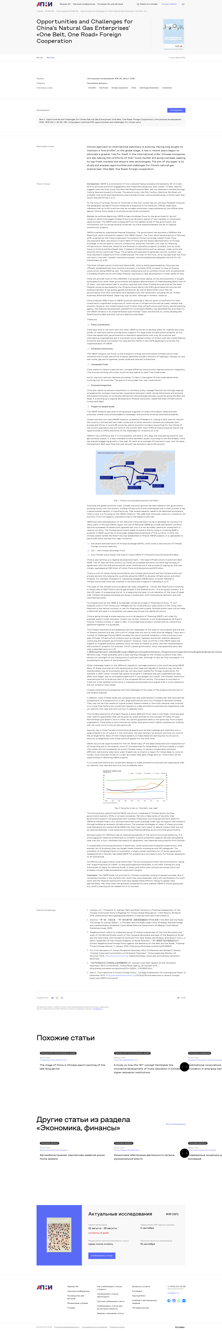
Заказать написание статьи (110, 1313)
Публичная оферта (117, 1327)
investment (167, 88)
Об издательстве (140, 1308)
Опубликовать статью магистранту (107, 1295)
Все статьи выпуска (175, 1124)
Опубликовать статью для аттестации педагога (109, 1307)
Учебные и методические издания (144, 1302)
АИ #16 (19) (49, 11)
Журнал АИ (65, 4)
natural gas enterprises (149, 88)
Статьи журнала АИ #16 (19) (67, 11)
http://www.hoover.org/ (116, 956)
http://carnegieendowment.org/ (121, 975)
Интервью (137, 1291)
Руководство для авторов (110, 4)
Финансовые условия (77, 1303)
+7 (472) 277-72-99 (176, 1286)
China (134, 88)
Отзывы (71, 1308)
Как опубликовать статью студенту (109, 1288)
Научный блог (138, 1296)
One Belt (92, 88)
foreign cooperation (120, 88)
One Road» (103, 88)
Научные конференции (84, 4)
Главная (40, 11)
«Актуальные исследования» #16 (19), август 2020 (111, 79)
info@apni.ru (98, 1009)
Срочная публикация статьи (110, 1301)
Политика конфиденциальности (66, 1327)
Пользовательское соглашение (94, 1327)
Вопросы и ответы (141, 1286)
